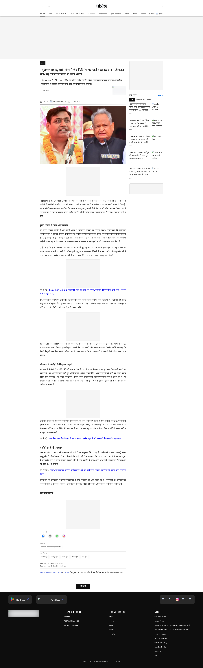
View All (160, 95)
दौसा (42, 63)
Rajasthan (57, 572)
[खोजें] (161, 6)
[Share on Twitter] (50, 536)
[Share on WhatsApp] (57, 536)
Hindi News (45, 572)
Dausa (66, 572)
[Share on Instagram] (64, 536)
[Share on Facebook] (43, 536)
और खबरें (83, 586)
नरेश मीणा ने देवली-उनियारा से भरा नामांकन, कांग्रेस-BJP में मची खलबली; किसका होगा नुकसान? (85, 438)
